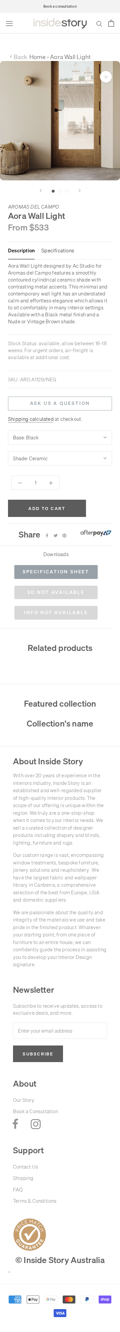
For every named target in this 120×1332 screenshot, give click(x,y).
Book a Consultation (35, 1111)
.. (9, 1270)
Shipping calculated (31, 419)
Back (18, 57)
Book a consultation (60, 6)
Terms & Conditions (35, 1201)
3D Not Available (56, 592)
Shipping (23, 1178)
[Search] (99, 24)
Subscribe (38, 1053)
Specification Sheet (56, 571)
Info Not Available (56, 612)
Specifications (57, 250)
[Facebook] (47, 536)
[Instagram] (36, 1124)
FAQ (18, 1189)
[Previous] (41, 190)
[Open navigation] (9, 23)
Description (21, 250)
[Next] (80, 190)
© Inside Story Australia (60, 1260)
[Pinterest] (64, 536)
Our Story (23, 1100)
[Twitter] (56, 536)
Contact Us (25, 1167)
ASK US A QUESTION (60, 403)
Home (37, 57)
